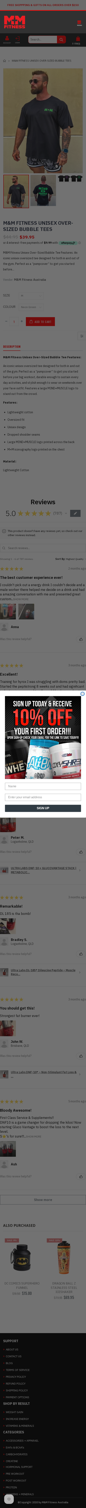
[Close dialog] (82, 694)
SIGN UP (43, 808)
